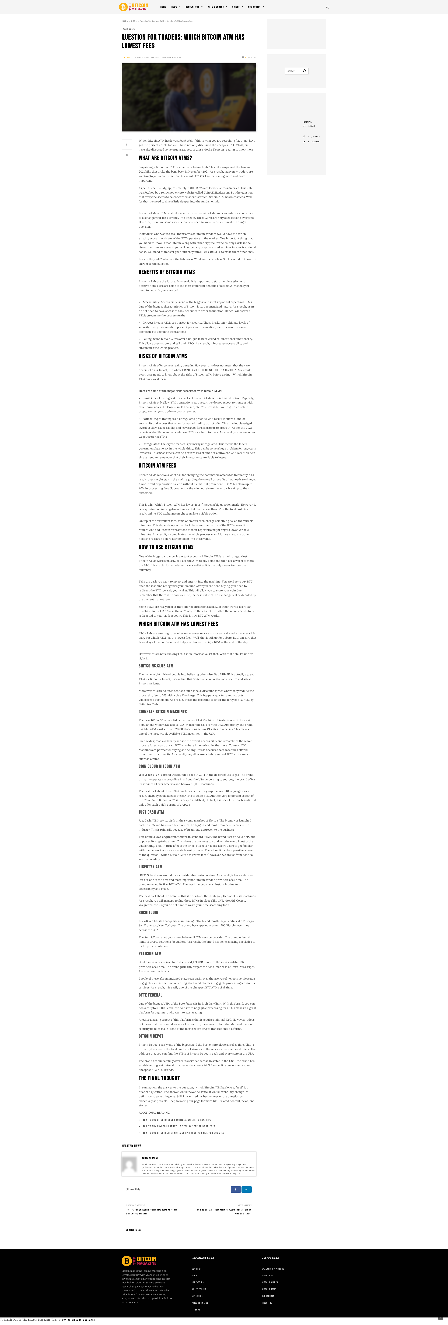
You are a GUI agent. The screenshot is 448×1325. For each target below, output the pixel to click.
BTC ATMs (200, 176)
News (174, 6)
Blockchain (268, 1296)
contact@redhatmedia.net (78, 1320)
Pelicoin (198, 962)
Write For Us (199, 1289)
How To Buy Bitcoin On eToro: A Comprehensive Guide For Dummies (183, 1133)
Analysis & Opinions (273, 1268)
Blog (133, 21)
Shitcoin (225, 674)
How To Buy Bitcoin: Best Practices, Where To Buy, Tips (177, 1120)
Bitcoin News (269, 1289)
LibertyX (144, 875)
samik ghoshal (128, 57)
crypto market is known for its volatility (209, 370)
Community (254, 6)
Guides (236, 6)
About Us (197, 1268)
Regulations (193, 6)
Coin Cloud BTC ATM (151, 775)
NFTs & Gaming (216, 6)
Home (163, 6)
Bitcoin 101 (268, 1275)
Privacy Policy (200, 1302)
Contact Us (198, 1282)
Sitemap (196, 1309)
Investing (267, 1302)
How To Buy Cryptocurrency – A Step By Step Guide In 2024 (179, 1126)
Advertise (197, 1296)
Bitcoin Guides (128, 29)
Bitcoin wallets (210, 252)
